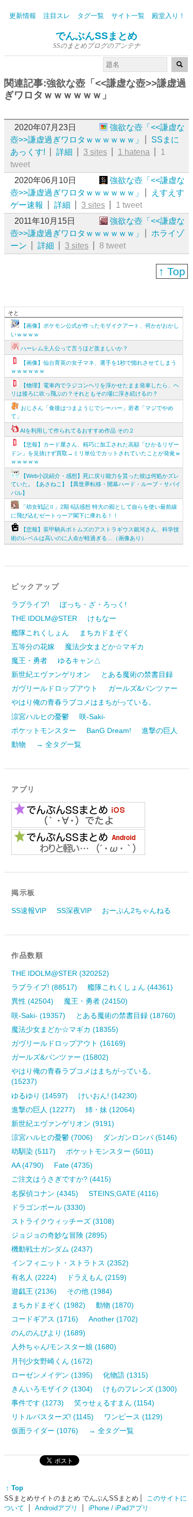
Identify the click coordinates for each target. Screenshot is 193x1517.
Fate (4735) (73, 1165)
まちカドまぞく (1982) (48, 1305)
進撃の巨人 (160, 730)
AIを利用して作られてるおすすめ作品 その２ (77, 430)
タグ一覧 (90, 16)
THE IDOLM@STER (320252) (60, 973)
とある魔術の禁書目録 (137, 674)
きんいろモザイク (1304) (52, 1389)
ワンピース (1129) (133, 1417)
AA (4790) (27, 1165)
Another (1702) (113, 1319)
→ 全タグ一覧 (58, 744)
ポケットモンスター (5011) (109, 1151)
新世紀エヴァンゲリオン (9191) (62, 1123)
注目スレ (56, 16)
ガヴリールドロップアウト (54, 688)
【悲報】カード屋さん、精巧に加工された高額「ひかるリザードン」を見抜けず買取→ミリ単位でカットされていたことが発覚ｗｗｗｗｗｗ (96, 453)
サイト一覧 (128, 16)
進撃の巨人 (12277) (43, 1109)
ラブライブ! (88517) (44, 987)
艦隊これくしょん (40, 633)
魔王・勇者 (29, 660)
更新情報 (22, 16)
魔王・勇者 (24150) (96, 1001)
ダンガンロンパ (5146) (140, 1137)
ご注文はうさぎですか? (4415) (61, 1179)
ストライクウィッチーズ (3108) (62, 1221)
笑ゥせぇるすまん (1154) (114, 1403)
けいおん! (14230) (107, 1096)
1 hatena (134, 152)
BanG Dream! (108, 730)
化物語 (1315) (125, 1375)
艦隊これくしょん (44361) (130, 987)
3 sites (95, 152)
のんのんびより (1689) (48, 1333)
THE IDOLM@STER (44, 618)
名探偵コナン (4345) (44, 1193)
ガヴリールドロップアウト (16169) (68, 1043)
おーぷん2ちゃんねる (136, 910)
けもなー (101, 618)
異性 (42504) (32, 1001)
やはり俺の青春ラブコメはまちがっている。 (83, 702)
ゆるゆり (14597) (39, 1096)
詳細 (64, 152)
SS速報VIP (28, 910)
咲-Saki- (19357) (38, 1015)
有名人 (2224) (34, 1277)
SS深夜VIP (74, 910)
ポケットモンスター (43, 730)
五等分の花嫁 (33, 647)
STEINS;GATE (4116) (124, 1193)
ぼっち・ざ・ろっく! (93, 604)
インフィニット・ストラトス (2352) (70, 1263)
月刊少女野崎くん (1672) (52, 1361)
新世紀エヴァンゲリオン (51, 674)
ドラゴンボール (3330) (48, 1207)
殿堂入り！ (168, 16)
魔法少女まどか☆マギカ (104, 647)
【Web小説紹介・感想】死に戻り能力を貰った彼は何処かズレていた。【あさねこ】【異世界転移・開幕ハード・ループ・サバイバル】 (96, 484)
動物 (18, 744)
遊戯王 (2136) (34, 1291)
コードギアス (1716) (44, 1319)
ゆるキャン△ (79, 660)
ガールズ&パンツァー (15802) (60, 1057)
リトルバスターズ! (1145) (52, 1417)
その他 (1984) (89, 1291)
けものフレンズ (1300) (140, 1389)
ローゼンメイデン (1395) (52, 1375)
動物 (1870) (115, 1305)
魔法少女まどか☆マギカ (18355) (64, 1029)
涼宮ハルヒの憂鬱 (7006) (52, 1137)
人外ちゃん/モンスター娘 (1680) (63, 1347)
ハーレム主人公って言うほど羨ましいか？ (74, 348)
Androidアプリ (56, 1508)
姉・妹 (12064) (110, 1109)
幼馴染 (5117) (33, 1151)
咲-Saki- (92, 716)
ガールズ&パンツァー (143, 688)
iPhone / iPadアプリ (119, 1508)
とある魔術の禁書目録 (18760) (126, 1015)
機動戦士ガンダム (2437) (52, 1249)
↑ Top (172, 271)
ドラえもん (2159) (97, 1277)
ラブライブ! (30, 604)
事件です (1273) (37, 1403)
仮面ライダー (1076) (44, 1430)
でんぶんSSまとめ (96, 35)
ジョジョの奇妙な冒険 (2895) (59, 1235)
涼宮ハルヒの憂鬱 (40, 716)
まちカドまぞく (104, 633)
